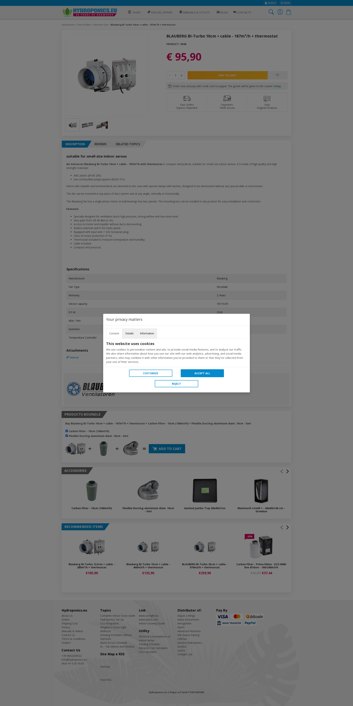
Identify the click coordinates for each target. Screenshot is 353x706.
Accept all (202, 373)
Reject (176, 383)
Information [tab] (147, 333)
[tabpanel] (176, 353)
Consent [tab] (114, 333)
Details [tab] (129, 333)
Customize (150, 373)
